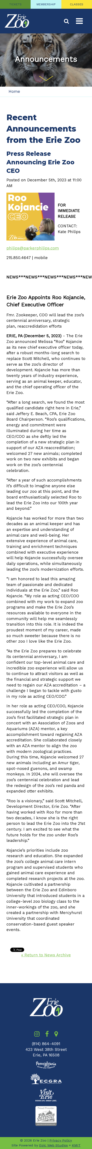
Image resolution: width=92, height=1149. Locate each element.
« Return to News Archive (46, 955)
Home (14, 91)
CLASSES (76, 4)
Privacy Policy (60, 1140)
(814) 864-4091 (46, 1044)
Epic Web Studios (53, 1145)
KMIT (76, 1145)
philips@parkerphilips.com (32, 248)
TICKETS (15, 4)
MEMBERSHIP (46, 4)
